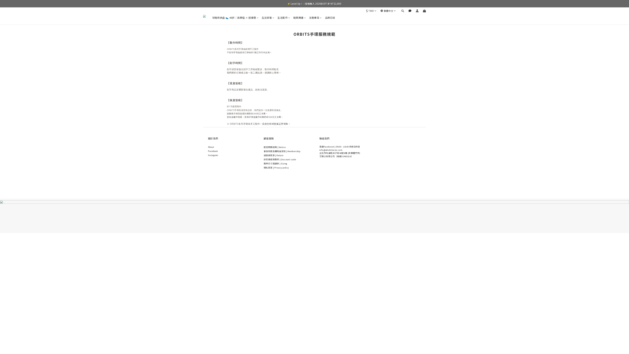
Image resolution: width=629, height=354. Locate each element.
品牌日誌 (330, 17)
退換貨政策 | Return (274, 155)
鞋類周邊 (298, 17)
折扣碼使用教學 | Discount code (280, 159)
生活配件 (282, 17)
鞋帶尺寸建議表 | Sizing (275, 163)
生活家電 (267, 17)
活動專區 (314, 17)
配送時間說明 (270, 147)
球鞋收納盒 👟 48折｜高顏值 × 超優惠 (234, 17)
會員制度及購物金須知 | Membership (282, 151)
